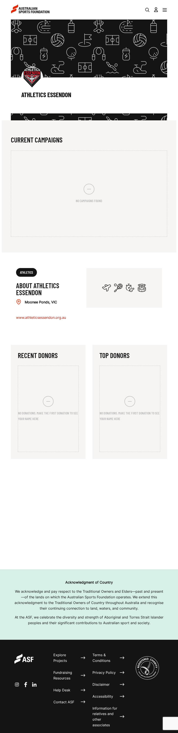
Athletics (26, 272)
